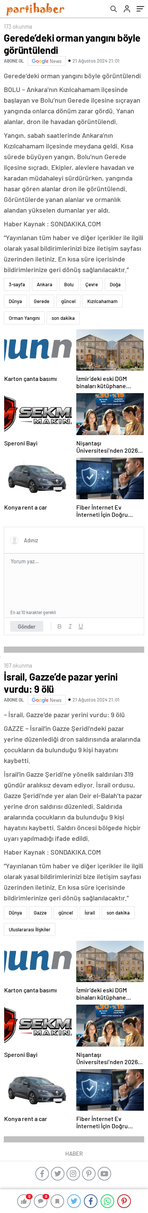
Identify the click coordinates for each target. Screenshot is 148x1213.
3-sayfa (17, 284)
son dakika (63, 318)
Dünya (15, 301)
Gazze (40, 913)
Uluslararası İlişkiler (29, 929)
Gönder (27, 626)
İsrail (90, 913)
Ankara (44, 284)
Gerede (41, 301)
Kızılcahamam (102, 301)
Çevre (91, 284)
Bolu (69, 284)
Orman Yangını (24, 318)
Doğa (115, 284)
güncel (68, 301)
